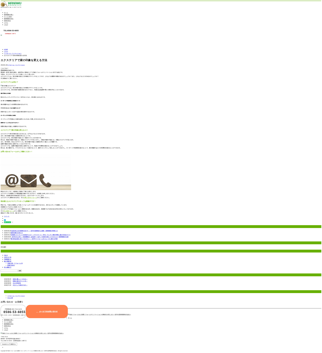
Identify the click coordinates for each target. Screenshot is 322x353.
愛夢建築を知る (8, 19)
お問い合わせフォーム (30, 197)
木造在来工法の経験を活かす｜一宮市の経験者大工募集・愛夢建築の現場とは (34, 231)
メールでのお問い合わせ (48, 311)
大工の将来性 (17, 283)
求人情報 (7, 267)
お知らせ (7, 257)
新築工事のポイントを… (20, 281)
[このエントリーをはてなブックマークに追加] (5, 220)
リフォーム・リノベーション (12, 53)
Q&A (6, 255)
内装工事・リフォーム (15, 263)
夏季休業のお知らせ (17, 233)
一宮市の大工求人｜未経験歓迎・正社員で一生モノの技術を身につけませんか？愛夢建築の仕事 (39, 237)
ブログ (6, 25)
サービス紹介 (8, 17)
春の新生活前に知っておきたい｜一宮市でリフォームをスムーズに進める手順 (34, 239)
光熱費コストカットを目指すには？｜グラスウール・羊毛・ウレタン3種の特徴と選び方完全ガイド (41, 235)
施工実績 (7, 261)
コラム (6, 23)
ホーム (6, 13)
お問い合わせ (6, 35)
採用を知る (7, 21)
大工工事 (10, 298)
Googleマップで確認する (9, 344)
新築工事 (11, 265)
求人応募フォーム (8, 211)
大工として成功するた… (20, 285)
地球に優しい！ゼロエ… (20, 279)
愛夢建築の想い (8, 15)
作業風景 (7, 259)
